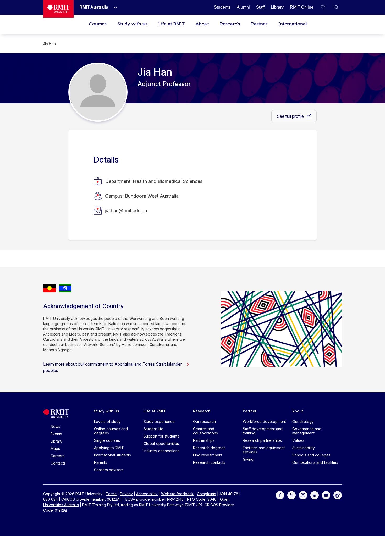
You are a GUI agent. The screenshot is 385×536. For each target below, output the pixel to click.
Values (298, 440)
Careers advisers (109, 469)
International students (112, 455)
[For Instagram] (303, 495)
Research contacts (209, 462)
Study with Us (106, 411)
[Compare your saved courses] (326, 7)
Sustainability (303, 447)
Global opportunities (161, 443)
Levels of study (107, 421)
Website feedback (177, 494)
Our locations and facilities (315, 462)
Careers (57, 456)
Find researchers (207, 455)
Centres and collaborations (205, 431)
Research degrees (209, 447)
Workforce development (264, 421)
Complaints (206, 494)
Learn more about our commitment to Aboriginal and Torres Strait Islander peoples (112, 367)
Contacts (58, 463)
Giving (248, 459)
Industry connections (161, 451)
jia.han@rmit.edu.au (126, 210)
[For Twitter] (291, 495)
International (292, 24)
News (55, 426)
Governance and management (306, 431)
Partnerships (203, 440)
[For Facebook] (280, 495)
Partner (259, 24)
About (202, 24)
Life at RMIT (171, 24)
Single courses (107, 440)
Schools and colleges (311, 455)
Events (56, 434)
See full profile (291, 116)
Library (56, 441)
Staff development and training (263, 431)
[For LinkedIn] (314, 495)
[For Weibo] (337, 495)
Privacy (126, 494)
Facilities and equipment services (264, 449)
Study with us (132, 24)
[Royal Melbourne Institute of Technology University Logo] (58, 9)
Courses (98, 24)
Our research (204, 421)
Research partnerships (262, 440)
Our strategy (303, 421)
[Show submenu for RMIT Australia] (113, 7)
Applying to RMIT (109, 447)
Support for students (161, 436)
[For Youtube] (326, 495)
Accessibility (147, 494)
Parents (100, 462)
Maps (55, 448)
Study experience (159, 421)
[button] (336, 7)
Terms (111, 494)
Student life (153, 429)
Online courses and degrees (111, 431)
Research (230, 24)
